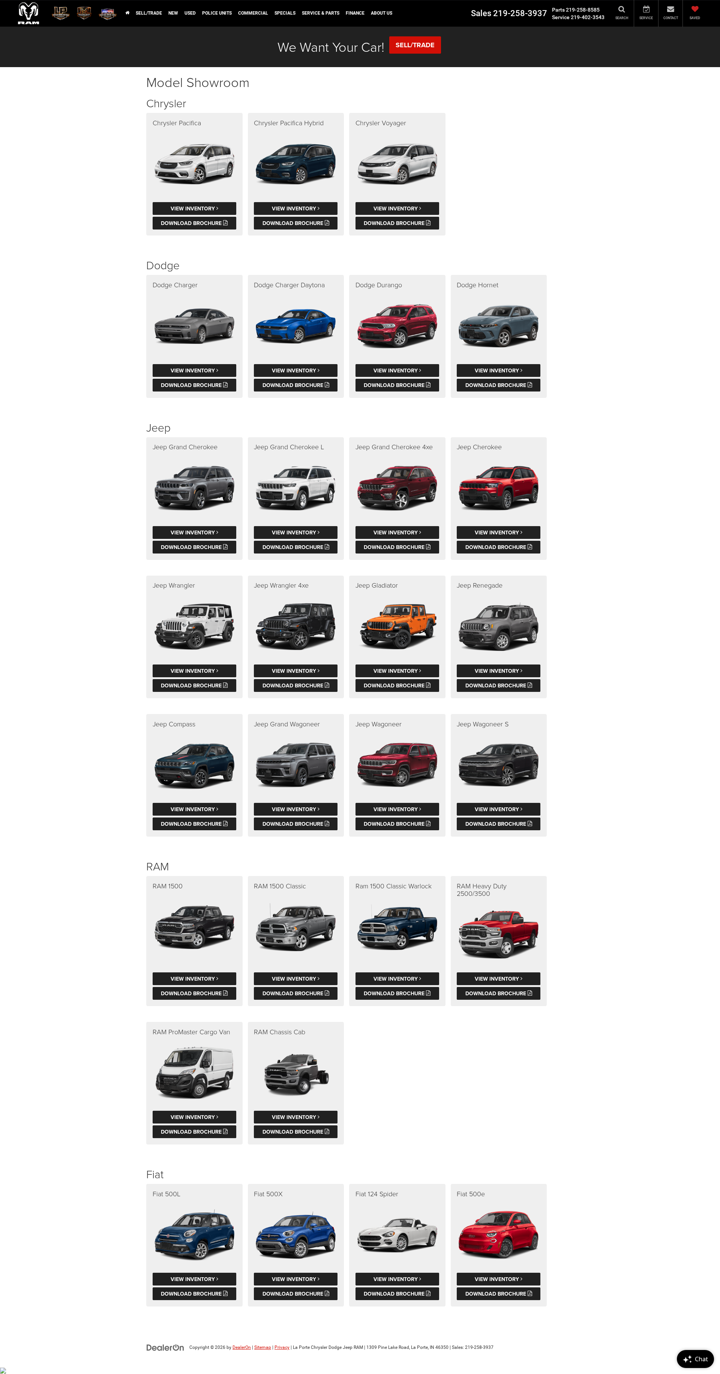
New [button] (173, 13)
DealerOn (241, 1347)
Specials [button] (285, 13)
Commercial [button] (253, 13)
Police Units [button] (217, 13)
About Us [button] (381, 13)
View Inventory (193, 208)
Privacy (282, 1347)
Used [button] (190, 13)
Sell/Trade (149, 13)
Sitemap (262, 1347)
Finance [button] (355, 13)
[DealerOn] (165, 1347)
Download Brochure (192, 223)
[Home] (127, 13)
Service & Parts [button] (320, 13)
